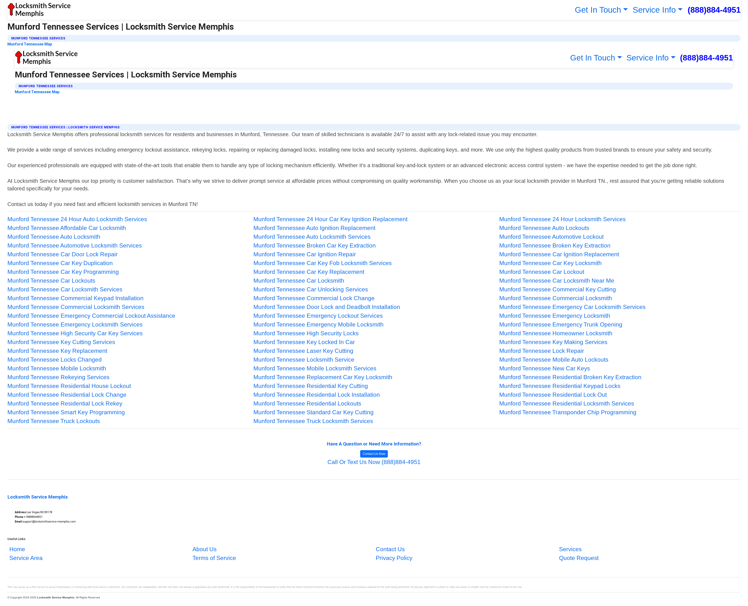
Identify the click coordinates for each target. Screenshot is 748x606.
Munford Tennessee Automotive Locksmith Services (74, 245)
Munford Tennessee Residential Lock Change (66, 394)
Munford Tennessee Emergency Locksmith (554, 315)
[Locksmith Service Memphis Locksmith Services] (39, 10)
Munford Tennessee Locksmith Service (303, 359)
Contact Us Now (374, 453)
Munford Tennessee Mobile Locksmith (56, 368)
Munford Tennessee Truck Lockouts (53, 421)
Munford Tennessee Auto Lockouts (544, 228)
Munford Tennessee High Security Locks (306, 333)
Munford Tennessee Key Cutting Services (61, 342)
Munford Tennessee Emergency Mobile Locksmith (318, 324)
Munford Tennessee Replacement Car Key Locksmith (322, 377)
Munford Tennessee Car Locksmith (298, 280)
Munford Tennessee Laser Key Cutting (303, 351)
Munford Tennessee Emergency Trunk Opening (560, 324)
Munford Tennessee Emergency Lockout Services (318, 315)
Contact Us (390, 549)
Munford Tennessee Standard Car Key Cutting (313, 412)
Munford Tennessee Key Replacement (57, 351)
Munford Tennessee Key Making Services (553, 342)
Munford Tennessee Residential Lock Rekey (64, 403)
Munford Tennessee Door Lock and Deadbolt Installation (326, 307)
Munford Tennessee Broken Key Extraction (554, 245)
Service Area (26, 558)
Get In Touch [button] (598, 9)
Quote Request (579, 558)
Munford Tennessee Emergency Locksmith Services (75, 324)
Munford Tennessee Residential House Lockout (69, 386)
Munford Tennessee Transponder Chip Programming (567, 412)
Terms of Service (214, 558)
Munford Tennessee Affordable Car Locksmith (66, 228)
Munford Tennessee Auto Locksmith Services (311, 236)
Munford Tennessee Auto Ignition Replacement (314, 228)
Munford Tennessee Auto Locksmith (53, 236)
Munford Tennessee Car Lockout (541, 272)
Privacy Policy (394, 558)
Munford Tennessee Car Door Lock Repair (62, 254)
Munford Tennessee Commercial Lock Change (314, 298)
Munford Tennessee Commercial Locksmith (555, 298)
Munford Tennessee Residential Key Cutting (310, 386)
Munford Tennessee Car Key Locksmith (550, 263)
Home (17, 549)
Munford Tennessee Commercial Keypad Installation (75, 298)
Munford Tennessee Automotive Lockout (551, 236)
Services (570, 549)
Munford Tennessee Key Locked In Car (304, 342)
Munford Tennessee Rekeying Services (58, 377)
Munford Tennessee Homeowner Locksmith (555, 333)
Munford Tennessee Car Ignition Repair (304, 254)
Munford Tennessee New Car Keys (544, 368)
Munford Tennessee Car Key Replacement (308, 272)
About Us (204, 549)
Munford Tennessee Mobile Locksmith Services (314, 368)
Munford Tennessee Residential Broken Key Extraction (570, 377)
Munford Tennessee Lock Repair (541, 351)
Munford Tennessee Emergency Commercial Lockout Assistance (91, 315)
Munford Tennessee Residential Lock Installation (316, 394)
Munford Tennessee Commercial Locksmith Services (75, 307)
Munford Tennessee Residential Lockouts (307, 403)
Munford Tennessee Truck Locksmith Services (313, 421)
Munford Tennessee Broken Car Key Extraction (314, 245)
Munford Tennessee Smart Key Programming (66, 412)
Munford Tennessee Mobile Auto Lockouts (553, 359)
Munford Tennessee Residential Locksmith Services (566, 403)
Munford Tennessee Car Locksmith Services (64, 289)
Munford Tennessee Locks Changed (54, 359)
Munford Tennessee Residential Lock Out (553, 394)
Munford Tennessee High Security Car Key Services (75, 333)
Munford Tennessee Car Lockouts (51, 280)
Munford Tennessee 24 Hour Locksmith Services (562, 219)
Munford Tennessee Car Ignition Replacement (559, 254)
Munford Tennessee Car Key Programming (63, 272)
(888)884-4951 (714, 9)
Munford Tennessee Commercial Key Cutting (557, 289)
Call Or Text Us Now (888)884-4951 (374, 462)
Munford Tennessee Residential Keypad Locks (559, 386)
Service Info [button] (654, 9)
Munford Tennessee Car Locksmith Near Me (556, 280)
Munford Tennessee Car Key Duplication (60, 263)
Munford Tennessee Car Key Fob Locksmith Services (322, 263)
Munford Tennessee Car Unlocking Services (310, 289)
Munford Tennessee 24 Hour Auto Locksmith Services (77, 219)
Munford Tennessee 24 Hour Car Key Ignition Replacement (330, 219)
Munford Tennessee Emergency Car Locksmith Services (572, 307)
